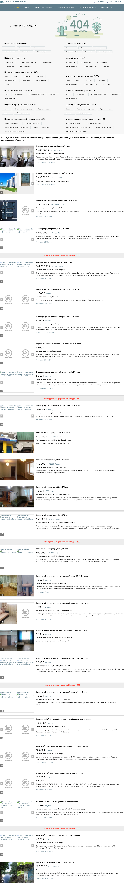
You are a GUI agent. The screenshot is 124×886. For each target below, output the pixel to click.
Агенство (53, 94)
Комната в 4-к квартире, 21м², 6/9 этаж (53, 433)
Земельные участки (66, 7)
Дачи (15, 76)
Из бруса (7, 84)
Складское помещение (41, 127)
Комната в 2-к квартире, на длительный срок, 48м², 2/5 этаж (62, 576)
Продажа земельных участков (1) (19, 91)
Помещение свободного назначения (16, 127)
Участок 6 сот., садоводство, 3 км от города (55, 862)
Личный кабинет (115, 2)
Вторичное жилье (10, 52)
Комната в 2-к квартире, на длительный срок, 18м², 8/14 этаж (62, 603)
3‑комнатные (38, 48)
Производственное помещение (14, 131)
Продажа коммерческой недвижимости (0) (24, 119)
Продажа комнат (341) (14, 58)
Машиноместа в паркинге (23, 109)
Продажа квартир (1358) (15, 44)
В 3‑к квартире (9, 66)
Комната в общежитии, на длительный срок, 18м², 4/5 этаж (61, 630)
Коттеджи (27, 76)
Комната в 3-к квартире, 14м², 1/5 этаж (52, 549)
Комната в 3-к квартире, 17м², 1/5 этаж (52, 487)
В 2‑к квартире (47, 62)
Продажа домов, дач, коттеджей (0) (21, 72)
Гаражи (6, 109)
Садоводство (18, 94)
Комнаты (27, 7)
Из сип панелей (41, 80)
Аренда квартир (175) (76, 44)
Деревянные (26, 80)
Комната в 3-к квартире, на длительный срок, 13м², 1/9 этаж (62, 658)
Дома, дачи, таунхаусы (44, 7)
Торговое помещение (32, 123)
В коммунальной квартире (28, 62)
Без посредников (42, 52)
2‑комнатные (23, 48)
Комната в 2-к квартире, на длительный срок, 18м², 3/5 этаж (62, 692)
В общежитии (8, 62)
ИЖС (6, 94)
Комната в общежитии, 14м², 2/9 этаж (52, 460)
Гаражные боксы (43, 109)
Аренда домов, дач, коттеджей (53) (82, 76)
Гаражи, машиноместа (87, 7)
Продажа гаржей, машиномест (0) (20, 105)
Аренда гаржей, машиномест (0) (81, 105)
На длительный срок (72, 52)
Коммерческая (106, 7)
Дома (6, 76)
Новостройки (26, 52)
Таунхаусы (40, 76)
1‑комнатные (8, 48)
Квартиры (15, 7)
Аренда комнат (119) (75, 58)
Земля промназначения (36, 94)
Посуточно (89, 52)
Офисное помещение (11, 123)
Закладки (100, 2)
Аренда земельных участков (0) (80, 91)
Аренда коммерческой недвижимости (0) (85, 119)
